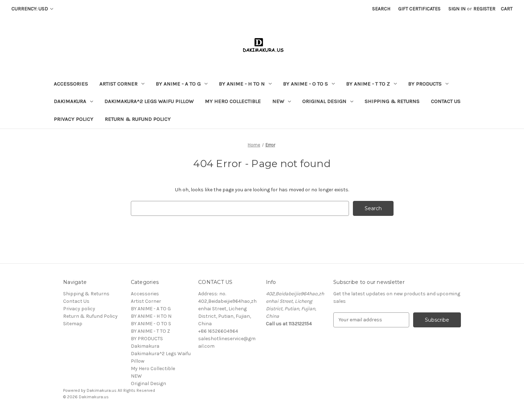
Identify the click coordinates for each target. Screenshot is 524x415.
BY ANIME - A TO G (178, 84)
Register (484, 9)
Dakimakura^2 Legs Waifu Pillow (149, 101)
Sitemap (72, 324)
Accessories (71, 84)
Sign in (457, 9)
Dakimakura (70, 101)
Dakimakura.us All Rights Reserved (121, 390)
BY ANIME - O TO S (305, 84)
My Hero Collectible (233, 101)
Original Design (324, 101)
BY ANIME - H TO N (242, 84)
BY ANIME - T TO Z (368, 84)
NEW (278, 101)
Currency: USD (30, 9)
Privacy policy (73, 119)
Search (381, 9)
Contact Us (446, 101)
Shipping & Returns (392, 101)
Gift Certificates (419, 9)
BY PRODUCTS (425, 84)
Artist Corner (118, 84)
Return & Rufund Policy (138, 119)
